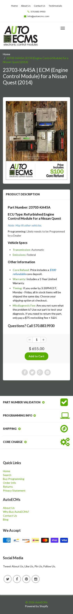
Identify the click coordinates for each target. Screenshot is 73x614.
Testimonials (55, 5)
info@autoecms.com (38, 16)
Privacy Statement (14, 490)
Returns (8, 486)
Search (7, 475)
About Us (26, 5)
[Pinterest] (26, 579)
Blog (5, 519)
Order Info (9, 482)
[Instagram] (36, 579)
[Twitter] (7, 579)
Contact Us (39, 5)
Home (14, 5)
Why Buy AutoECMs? (16, 511)
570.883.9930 (38, 11)
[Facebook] (17, 579)
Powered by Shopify (36, 606)
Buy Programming (13, 478)
